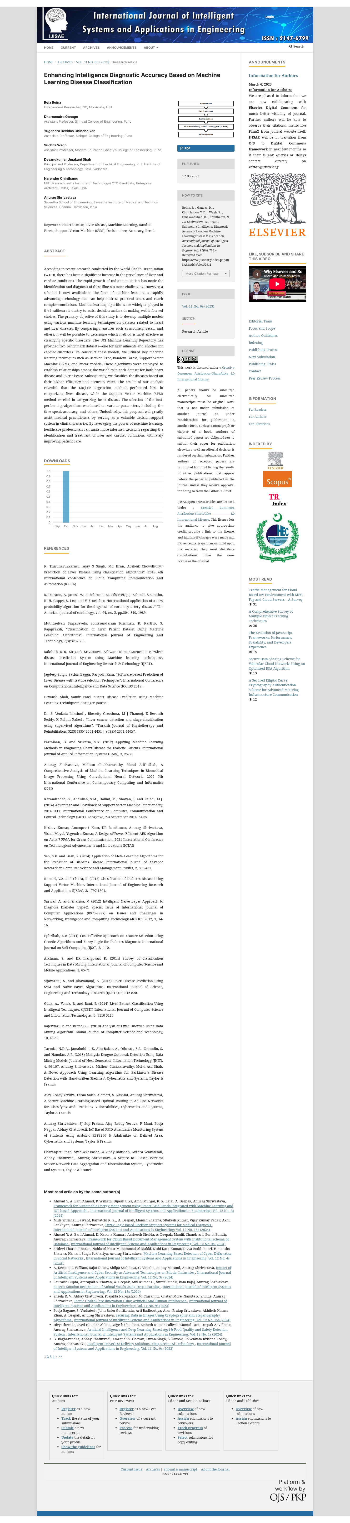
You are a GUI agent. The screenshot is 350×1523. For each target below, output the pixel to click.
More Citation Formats (202, 273)
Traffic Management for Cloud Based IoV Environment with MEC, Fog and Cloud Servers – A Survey (276, 595)
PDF (187, 148)
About (150, 47)
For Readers (257, 409)
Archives (91, 47)
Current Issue (131, 1469)
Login (269, 17)
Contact (255, 371)
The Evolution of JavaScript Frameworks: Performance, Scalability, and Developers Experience (270, 639)
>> (60, 1356)
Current (68, 47)
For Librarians (259, 424)
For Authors (257, 416)
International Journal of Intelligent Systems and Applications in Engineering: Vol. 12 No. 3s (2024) (148, 1244)
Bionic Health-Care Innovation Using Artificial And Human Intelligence (130, 1301)
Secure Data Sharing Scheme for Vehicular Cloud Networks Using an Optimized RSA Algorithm (277, 664)
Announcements (122, 47)
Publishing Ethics (262, 364)
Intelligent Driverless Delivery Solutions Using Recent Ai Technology (141, 1343)
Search (298, 46)
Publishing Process (263, 349)
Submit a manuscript (180, 1469)
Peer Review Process (264, 378)
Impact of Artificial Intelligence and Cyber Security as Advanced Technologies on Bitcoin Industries (142, 1270)
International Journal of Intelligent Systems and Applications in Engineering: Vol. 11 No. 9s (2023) (140, 1303)
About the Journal (215, 1469)
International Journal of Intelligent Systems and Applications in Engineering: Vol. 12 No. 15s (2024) (132, 1229)
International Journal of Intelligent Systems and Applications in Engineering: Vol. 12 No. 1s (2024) (145, 1334)
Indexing (256, 342)
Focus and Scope (262, 328)
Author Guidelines (263, 335)
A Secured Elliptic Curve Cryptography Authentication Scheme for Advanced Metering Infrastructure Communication (274, 687)
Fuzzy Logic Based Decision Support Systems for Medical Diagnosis (158, 1225)
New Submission (262, 357)
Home (49, 47)
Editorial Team (260, 321)
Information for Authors (273, 75)
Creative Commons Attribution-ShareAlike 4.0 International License (206, 373)
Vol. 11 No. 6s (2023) (92, 62)
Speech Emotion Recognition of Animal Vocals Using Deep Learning (107, 1286)
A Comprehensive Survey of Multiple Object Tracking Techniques (271, 616)
